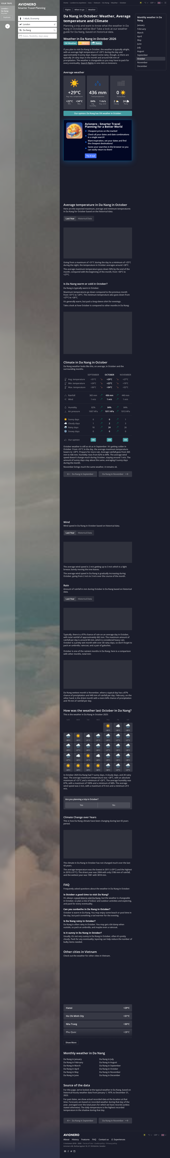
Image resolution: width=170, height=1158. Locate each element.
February (141, 29)
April (139, 36)
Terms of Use (88, 1143)
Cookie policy (99, 1143)
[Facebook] (68, 1151)
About (66, 1139)
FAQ (94, 1139)
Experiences (119, 1139)
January (141, 25)
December (142, 66)
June (139, 43)
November (142, 62)
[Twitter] (71, 1151)
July (139, 47)
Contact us (104, 1139)
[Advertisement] (97, 181)
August (140, 51)
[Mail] (65, 1151)
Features (85, 1139)
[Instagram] (74, 1151)
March (140, 32)
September (142, 55)
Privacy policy (111, 1143)
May (139, 40)
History (75, 1139)
